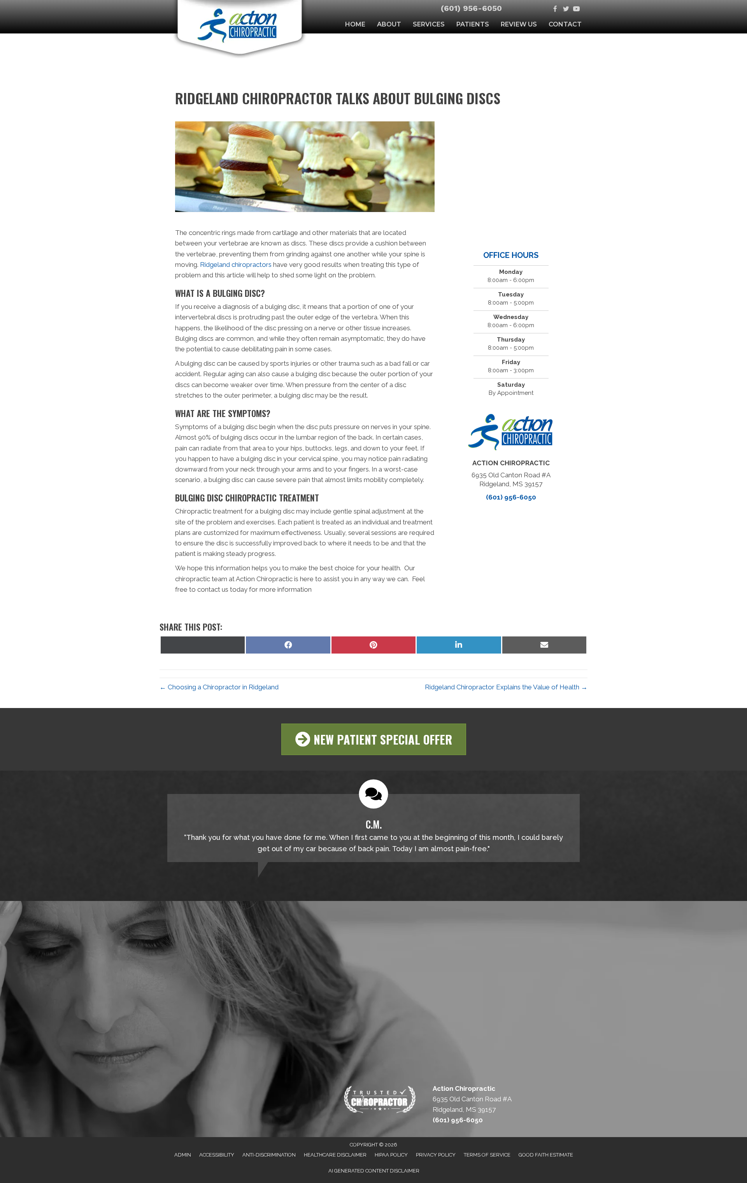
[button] (373, 739)
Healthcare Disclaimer (335, 1155)
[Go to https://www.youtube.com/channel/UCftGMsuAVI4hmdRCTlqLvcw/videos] (576, 9)
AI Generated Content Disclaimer (373, 1171)
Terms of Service (487, 1155)
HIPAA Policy (391, 1155)
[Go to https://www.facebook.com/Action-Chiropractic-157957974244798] (555, 9)
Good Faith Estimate (546, 1155)
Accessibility (216, 1155)
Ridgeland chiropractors (236, 264)
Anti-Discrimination (269, 1155)
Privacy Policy (436, 1155)
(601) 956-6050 (471, 8)
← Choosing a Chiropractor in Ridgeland (219, 687)
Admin (182, 1155)
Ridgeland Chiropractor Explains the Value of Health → (506, 687)
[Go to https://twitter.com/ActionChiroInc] (566, 9)
